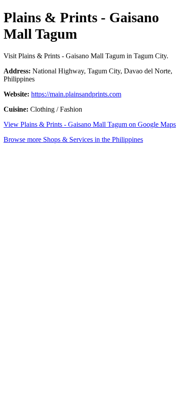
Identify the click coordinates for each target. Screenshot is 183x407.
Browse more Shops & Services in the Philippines (73, 139)
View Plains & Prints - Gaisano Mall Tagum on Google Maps (90, 124)
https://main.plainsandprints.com (76, 94)
